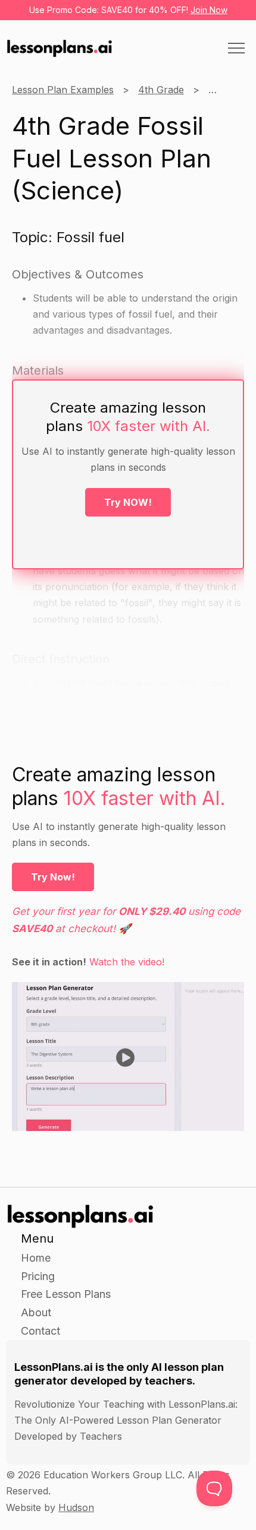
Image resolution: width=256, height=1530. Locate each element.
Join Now (209, 10)
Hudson (76, 1507)
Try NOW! (128, 502)
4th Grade (161, 90)
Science (226, 90)
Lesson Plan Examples (63, 90)
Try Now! (53, 877)
